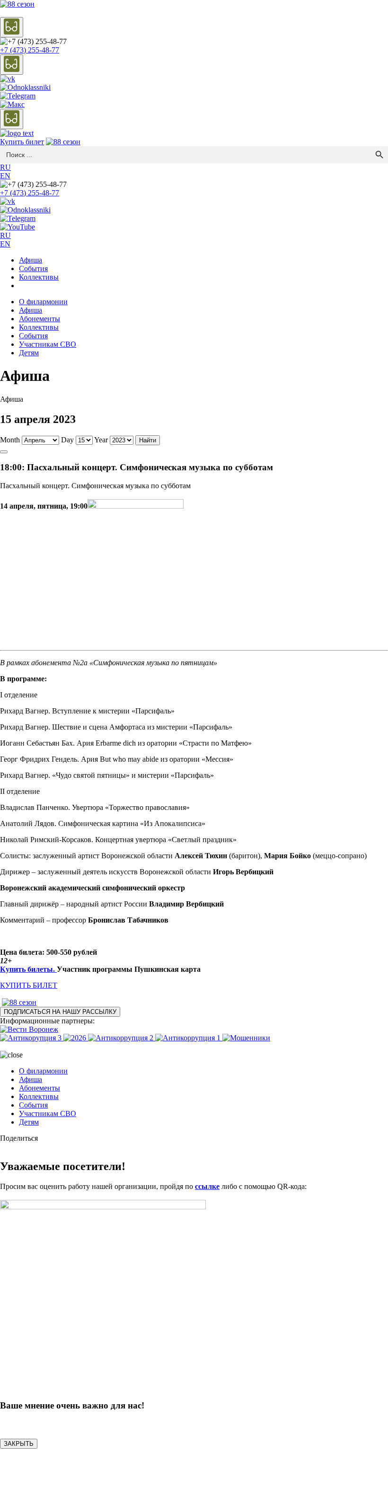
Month (10, 440)
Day (67, 440)
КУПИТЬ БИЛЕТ (28, 985)
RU (5, 167)
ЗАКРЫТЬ (19, 1443)
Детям (29, 353)
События (33, 268)
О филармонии (43, 302)
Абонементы (39, 319)
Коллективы (39, 277)
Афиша (30, 260)
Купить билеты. (28, 969)
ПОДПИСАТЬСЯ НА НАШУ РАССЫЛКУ (60, 1011)
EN (5, 176)
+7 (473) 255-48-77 (29, 50)
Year (101, 440)
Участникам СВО (47, 344)
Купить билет (22, 142)
